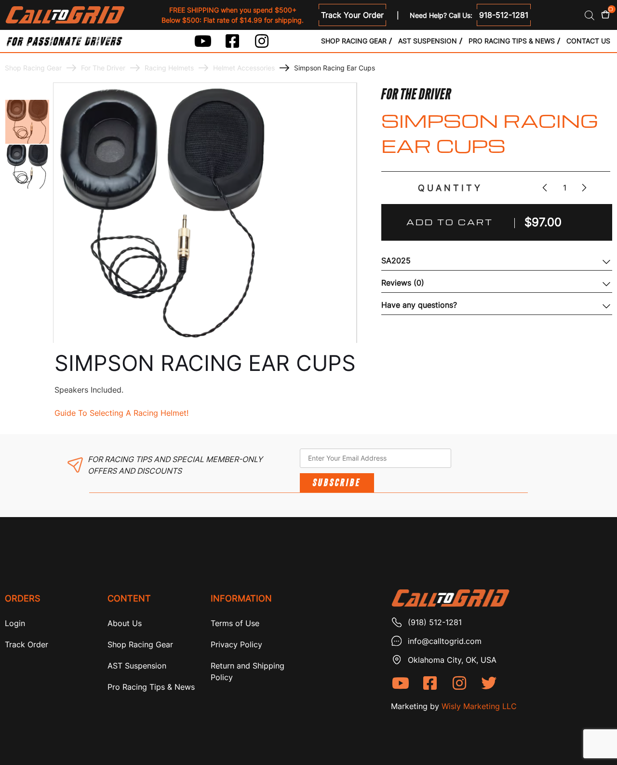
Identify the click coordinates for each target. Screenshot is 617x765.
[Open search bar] (589, 15)
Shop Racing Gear (354, 41)
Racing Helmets (169, 68)
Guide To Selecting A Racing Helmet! (121, 413)
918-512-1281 (503, 15)
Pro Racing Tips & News (512, 41)
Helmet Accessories (244, 68)
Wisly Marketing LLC (479, 706)
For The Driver (103, 68)
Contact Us (588, 41)
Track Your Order (352, 15)
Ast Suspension (427, 41)
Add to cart (449, 222)
